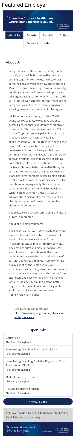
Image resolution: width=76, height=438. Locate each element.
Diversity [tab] (32, 43)
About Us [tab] (14, 35)
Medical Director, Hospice (21, 379)
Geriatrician (18, 340)
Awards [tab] (31, 35)
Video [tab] (47, 43)
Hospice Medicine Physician (22, 391)
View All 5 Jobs (38, 401)
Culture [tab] (64, 35)
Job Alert (22, 413)
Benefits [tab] (48, 35)
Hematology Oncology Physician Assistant (31, 351)
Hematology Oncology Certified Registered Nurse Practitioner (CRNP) (36, 365)
